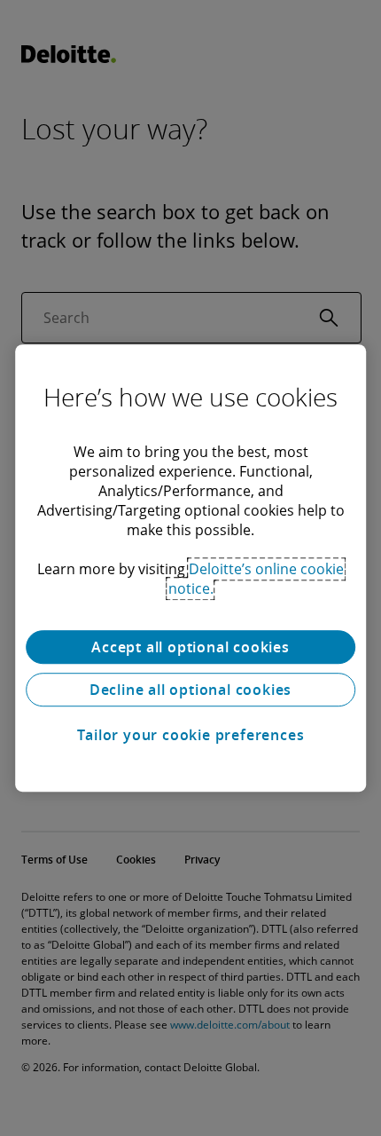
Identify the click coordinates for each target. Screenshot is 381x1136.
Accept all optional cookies (190, 647)
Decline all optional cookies (190, 689)
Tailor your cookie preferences (191, 735)
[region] (190, 568)
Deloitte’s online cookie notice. (256, 578)
